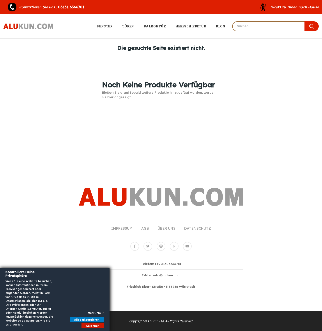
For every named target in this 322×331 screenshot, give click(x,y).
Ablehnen (92, 325)
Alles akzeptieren (86, 319)
